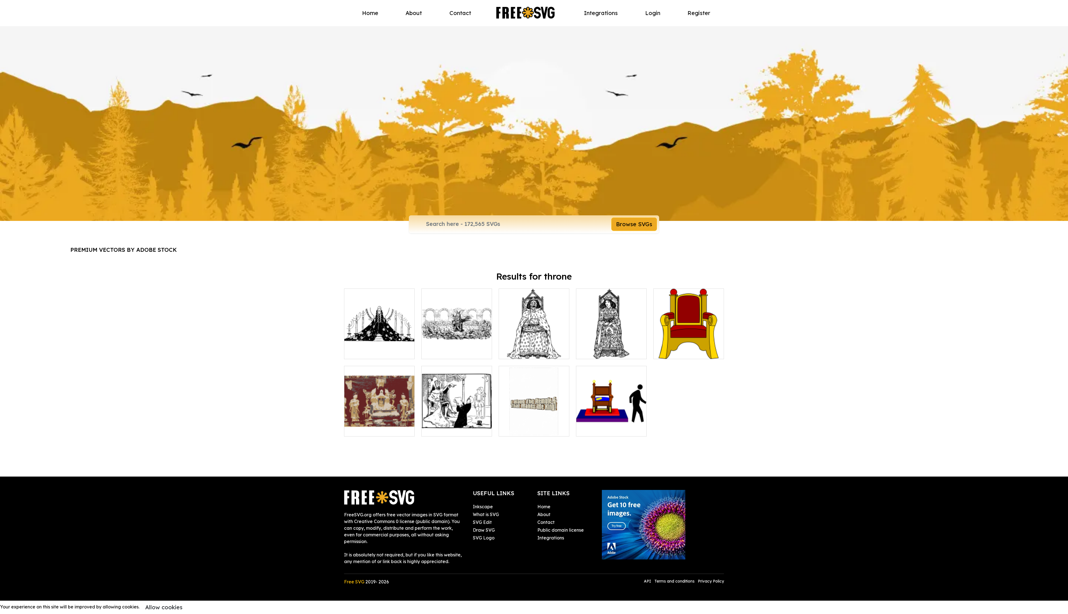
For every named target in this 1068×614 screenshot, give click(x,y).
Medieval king (520, 351)
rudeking (437, 428)
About (414, 12)
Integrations (601, 12)
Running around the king (453, 351)
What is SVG (486, 514)
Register (699, 12)
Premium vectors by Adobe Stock (123, 249)
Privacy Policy (711, 581)
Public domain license (560, 530)
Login (652, 12)
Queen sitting (596, 351)
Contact (460, 12)
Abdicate (592, 428)
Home (370, 12)
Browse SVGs (634, 224)
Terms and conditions (674, 581)
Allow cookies (163, 607)
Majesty (513, 428)
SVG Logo (484, 538)
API (648, 581)
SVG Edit (482, 522)
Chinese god (363, 428)
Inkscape (483, 506)
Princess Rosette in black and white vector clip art (379, 348)
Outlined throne (676, 351)
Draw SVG (484, 530)
